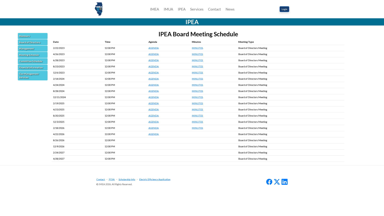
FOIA (112, 179)
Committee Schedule (30, 61)
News (230, 9)
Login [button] (284, 9)
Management (26, 48)
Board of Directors (29, 42)
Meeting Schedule (29, 54)
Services (196, 9)
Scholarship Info (127, 179)
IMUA (168, 9)
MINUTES (197, 47)
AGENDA (153, 47)
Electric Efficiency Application (154, 179)
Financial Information (31, 67)
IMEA (154, 9)
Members (24, 35)
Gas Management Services (29, 75)
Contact (214, 9)
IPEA (182, 9)
